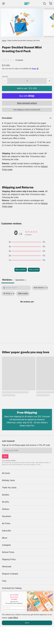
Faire (4, 581)
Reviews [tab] (7, 279)
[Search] (43, 3)
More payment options (27, 103)
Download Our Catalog (11, 588)
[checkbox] (23, 293)
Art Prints (6, 523)
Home (4, 40)
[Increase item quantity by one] (49, 81)
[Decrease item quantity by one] (4, 81)
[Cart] (49, 3)
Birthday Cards (8, 480)
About (4, 538)
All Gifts (5, 502)
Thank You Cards (9, 487)
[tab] (20, 280)
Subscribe (6, 530)
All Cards (6, 473)
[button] (27, 88)
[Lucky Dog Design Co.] (27, 3)
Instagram (6, 545)
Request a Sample (10, 574)
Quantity (5, 76)
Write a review (34, 270)
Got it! (27, 623)
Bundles (5, 495)
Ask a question (20, 270)
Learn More (13, 617)
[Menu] (4, 3)
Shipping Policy (9, 559)
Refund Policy (8, 552)
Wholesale (6, 566)
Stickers (5, 509)
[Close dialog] (51, 593)
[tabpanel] (27, 307)
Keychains (6, 516)
